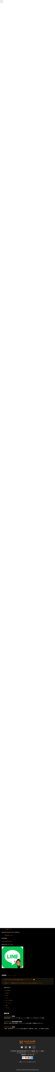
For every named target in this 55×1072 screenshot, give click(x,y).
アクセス (7, 1007)
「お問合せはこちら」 (9, 935)
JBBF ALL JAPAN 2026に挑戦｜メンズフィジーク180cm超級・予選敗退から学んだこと (23, 1023)
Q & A (6, 995)
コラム (6, 998)
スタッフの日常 (8, 1000)
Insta (6, 941)
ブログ (15, 975)
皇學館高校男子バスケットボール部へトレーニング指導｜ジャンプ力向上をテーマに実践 (24, 1018)
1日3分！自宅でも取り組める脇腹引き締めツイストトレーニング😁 (19, 979)
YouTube (10, 941)
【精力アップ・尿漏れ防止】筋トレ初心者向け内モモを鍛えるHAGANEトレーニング (23, 983)
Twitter (3, 941)
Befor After (7, 990)
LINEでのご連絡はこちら (32, 1052)
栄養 (6, 1005)
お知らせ (7, 993)
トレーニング (9, 975)
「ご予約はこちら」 (8, 929)
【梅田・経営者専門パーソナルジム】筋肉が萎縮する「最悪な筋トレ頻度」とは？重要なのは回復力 (26, 1028)
